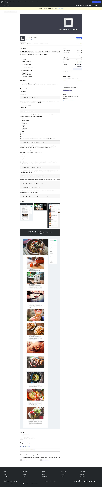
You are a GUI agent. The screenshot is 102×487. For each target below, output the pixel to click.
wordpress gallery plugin (77, 68)
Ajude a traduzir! (60, 8)
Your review (65, 81)
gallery (75, 64)
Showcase (25, 471)
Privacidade (6, 476)
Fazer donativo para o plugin (69, 100)
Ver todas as (79, 81)
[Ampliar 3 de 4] (58, 204)
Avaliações (29, 43)
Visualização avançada (67, 71)
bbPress (82, 474)
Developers (44, 474)
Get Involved (63, 471)
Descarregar (78, 38)
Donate (62, 474)
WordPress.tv (45, 476)
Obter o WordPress (96, 1)
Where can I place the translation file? (27, 449)
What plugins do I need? (25, 446)
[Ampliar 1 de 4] (31, 204)
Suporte (80, 43)
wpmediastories (45, 460)
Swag (62, 476)
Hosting (5, 474)
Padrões (24, 476)
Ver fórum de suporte (67, 90)
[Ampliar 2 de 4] (45, 204)
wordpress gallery (78, 66)
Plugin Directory (7, 5)
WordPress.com (83, 471)
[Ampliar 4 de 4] (58, 230)
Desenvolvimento (43, 43)
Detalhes (23, 43)
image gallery (79, 64)
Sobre (5, 471)
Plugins (24, 474)
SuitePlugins (30, 39)
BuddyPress (82, 476)
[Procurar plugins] (15, 12)
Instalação (36, 43)
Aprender (43, 471)
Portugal (15, 481)
